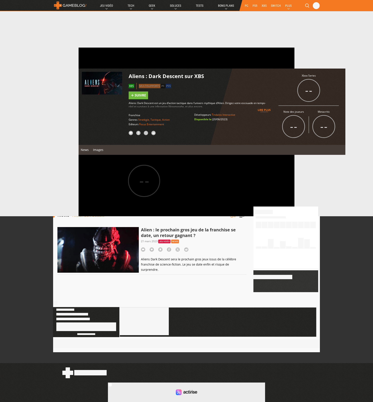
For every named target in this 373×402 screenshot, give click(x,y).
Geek (152, 5)
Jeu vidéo (164, 241)
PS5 (255, 5)
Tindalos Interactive (223, 115)
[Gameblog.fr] (70, 5)
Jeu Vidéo (106, 5)
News (85, 150)
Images (98, 150)
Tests (199, 5)
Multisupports (149, 86)
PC (246, 5)
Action (166, 120)
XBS (264, 5)
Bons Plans (226, 5)
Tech (131, 5)
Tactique (155, 120)
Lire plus (264, 110)
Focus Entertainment (151, 124)
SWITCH (276, 5)
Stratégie (143, 120)
